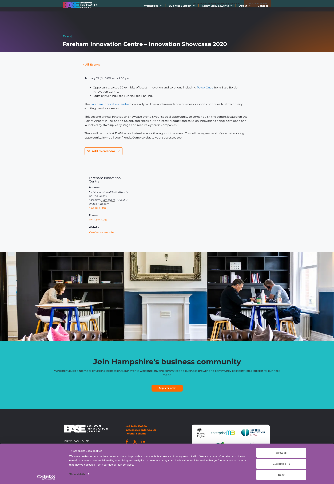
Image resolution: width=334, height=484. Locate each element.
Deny (281, 474)
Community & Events (215, 5)
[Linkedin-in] (143, 441)
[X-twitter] (135, 441)
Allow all (281, 452)
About (243, 5)
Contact (263, 5)
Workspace (151, 5)
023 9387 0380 (98, 220)
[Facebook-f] (127, 441)
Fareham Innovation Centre (109, 104)
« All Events (91, 64)
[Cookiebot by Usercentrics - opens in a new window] (46, 477)
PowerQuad (205, 87)
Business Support (180, 5)
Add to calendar (103, 151)
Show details (77, 474)
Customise (279, 463)
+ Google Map (97, 207)
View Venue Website (101, 232)
